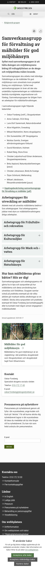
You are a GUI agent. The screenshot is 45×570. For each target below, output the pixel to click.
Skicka (9, 447)
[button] (34, 31)
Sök (13, 14)
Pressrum (8, 504)
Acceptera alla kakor (22, 555)
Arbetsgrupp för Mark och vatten (21, 249)
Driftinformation (11, 527)
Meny (35, 14)
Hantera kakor (22, 564)
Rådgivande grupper (12, 23)
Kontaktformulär (11, 481)
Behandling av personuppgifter (18, 511)
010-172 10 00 (16, 477)
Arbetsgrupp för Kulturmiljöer (14, 237)
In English (8, 496)
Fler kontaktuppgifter (13, 484)
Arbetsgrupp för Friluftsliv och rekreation (21, 224)
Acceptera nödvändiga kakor (22, 559)
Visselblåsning (10, 515)
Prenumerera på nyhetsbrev (16, 507)
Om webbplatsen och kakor (16, 530)
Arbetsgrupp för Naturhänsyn (14, 262)
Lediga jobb (9, 500)
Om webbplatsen (31, 550)
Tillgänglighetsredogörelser (16, 534)
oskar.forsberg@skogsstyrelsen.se (19, 392)
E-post (7, 437)
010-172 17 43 (18, 385)
